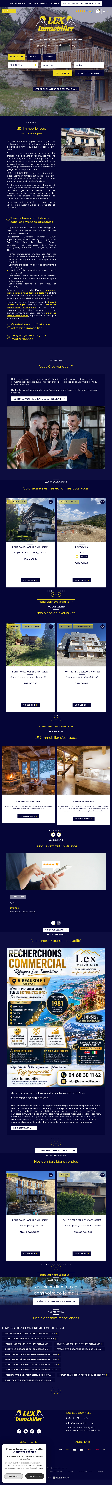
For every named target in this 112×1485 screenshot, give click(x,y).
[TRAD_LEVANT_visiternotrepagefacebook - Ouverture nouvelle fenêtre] (19, 1431)
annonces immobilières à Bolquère (31, 306)
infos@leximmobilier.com (80, 1423)
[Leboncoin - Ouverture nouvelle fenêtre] (89, 1449)
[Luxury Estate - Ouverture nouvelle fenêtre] (67, 1449)
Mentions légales (55, 1471)
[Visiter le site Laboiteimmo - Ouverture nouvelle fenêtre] (60, 1478)
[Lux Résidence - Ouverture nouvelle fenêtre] (74, 1450)
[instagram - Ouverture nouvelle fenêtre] (32, 1431)
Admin (70, 1471)
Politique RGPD (85, 1471)
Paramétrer (14, 1476)
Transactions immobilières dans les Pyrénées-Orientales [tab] (31, 220)
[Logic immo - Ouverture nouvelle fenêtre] (104, 1449)
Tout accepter (35, 1476)
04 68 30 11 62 (77, 1418)
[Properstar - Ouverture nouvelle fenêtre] (60, 1449)
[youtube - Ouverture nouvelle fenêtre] (25, 1431)
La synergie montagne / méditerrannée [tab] (28, 337)
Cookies (100, 1471)
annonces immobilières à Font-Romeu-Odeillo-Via (31, 291)
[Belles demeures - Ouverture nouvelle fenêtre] (81, 1450)
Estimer (49, 56)
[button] (59, 594)
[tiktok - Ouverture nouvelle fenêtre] (39, 1431)
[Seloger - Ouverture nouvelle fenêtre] (97, 1449)
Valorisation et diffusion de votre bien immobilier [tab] (30, 326)
